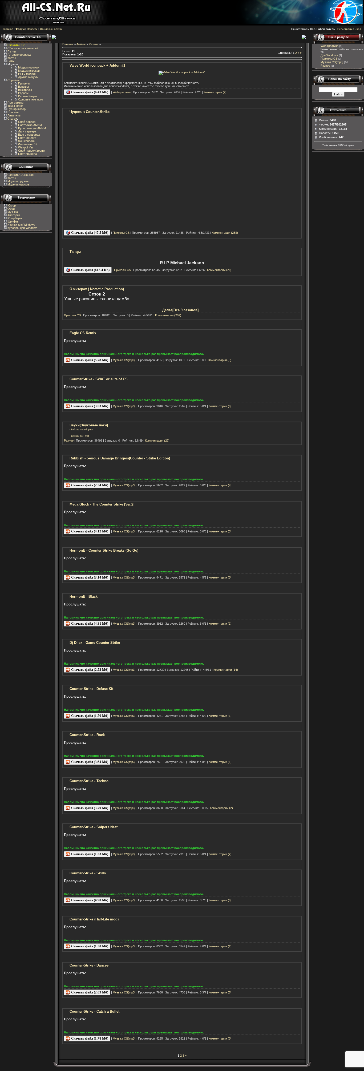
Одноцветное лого (30, 99)
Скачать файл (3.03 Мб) (89, 406)
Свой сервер (26, 121)
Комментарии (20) (219, 270)
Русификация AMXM (31, 128)
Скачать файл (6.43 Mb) (89, 92)
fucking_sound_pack (82, 429)
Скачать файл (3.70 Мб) (89, 808)
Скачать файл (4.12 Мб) (89, 531)
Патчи (11, 51)
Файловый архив (51, 28)
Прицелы (23, 83)
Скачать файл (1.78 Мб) (89, 1038)
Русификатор (16, 109)
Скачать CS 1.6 (17, 45)
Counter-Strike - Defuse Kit (91, 689)
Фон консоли (26, 141)
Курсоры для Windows (22, 227)
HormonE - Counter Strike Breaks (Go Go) (104, 550)
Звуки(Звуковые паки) (89, 425)
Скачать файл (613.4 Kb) (90, 270)
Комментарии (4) (220, 485)
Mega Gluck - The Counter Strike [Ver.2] (102, 504)
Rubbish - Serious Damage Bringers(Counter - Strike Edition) (120, 458)
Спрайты (13, 80)
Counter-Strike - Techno (89, 781)
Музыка (12, 211)
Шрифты (13, 221)
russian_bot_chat (80, 435)
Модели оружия (28, 67)
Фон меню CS (27, 144)
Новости (32, 28)
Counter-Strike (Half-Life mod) (94, 919)
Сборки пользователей (22, 48)
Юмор (11, 205)
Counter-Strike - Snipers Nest (94, 827)
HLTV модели (26, 73)
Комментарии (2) (215, 92)
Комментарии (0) (219, 360)
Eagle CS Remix (83, 333)
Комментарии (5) (220, 992)
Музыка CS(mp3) (124, 360)
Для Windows (329, 55)
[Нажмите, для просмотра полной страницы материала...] (182, 72)
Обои (11, 208)
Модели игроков (28, 70)
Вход (358, 28)
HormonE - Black (84, 597)
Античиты (14, 115)
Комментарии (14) (225, 669)
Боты (10, 61)
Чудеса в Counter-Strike (90, 112)
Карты (11, 57)
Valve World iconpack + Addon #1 (97, 65)
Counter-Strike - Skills (88, 873)
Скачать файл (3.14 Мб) (89, 577)
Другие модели (27, 77)
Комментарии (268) (225, 232)
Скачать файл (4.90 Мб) (89, 900)
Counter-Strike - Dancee (89, 965)
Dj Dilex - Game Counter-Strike (95, 643)
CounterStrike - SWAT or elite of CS (99, 379)
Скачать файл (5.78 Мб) (89, 360)
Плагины (13, 112)
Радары (23, 93)
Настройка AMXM (29, 125)
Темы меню (15, 105)
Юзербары (14, 218)
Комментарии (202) (168, 315)
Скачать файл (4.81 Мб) (89, 623)
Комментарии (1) (220, 623)
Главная (8, 28)
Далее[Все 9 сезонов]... (182, 310)
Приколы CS (121, 232)
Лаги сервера (26, 131)
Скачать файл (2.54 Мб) (89, 485)
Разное (93, 44)
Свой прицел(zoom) (31, 150)
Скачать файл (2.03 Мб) (89, 992)
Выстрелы (24, 89)
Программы (15, 102)
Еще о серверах (28, 134)
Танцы (75, 252)
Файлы (81, 44)
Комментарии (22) (157, 440)
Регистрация (345, 28)
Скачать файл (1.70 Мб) (89, 716)
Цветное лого (26, 137)
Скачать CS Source (20, 174)
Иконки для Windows (21, 224)
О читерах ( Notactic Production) (97, 289)
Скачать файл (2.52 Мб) (89, 670)
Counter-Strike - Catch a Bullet (94, 1011)
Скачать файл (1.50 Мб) (89, 946)
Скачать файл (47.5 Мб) (89, 233)
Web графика (122, 92)
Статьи (12, 118)
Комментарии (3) (220, 531)
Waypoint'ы (25, 147)
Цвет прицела (27, 153)
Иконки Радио (27, 96)
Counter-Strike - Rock (87, 735)
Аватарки (13, 215)
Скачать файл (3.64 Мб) (89, 762)
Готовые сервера (19, 54)
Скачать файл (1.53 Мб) (89, 854)
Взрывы (23, 86)
